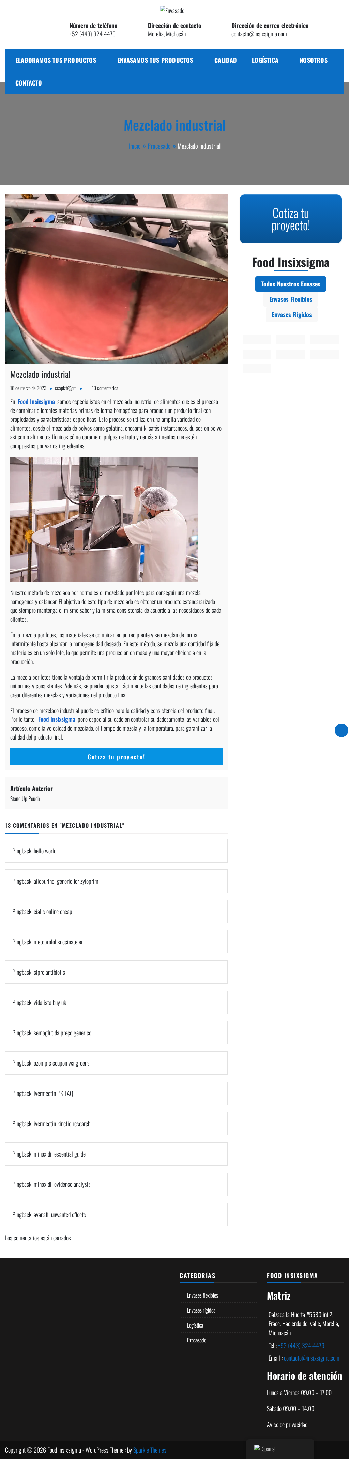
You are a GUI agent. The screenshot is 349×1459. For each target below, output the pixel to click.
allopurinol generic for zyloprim (66, 880)
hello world (45, 850)
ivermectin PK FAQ (53, 1093)
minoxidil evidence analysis (62, 1184)
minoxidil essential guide (60, 1153)
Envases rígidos (201, 1310)
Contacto (28, 82)
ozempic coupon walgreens (62, 1062)
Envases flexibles (202, 1295)
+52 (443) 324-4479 (301, 1345)
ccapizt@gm (65, 387)
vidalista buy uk (50, 1002)
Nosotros (314, 60)
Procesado (196, 1340)
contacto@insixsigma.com (259, 33)
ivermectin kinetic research (62, 1123)
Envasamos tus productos (155, 60)
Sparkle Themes (149, 1449)
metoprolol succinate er (58, 941)
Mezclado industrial (40, 374)
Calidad (225, 60)
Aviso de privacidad (287, 1424)
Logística (265, 60)
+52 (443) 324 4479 (93, 33)
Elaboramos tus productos (55, 60)
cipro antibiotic (49, 971)
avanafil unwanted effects (60, 1214)
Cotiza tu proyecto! (116, 756)
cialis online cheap (53, 911)
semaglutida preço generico (62, 1032)
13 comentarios (105, 387)
